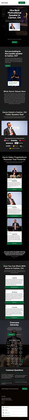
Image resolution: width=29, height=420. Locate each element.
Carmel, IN (20, 348)
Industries (3, 402)
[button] (26, 3)
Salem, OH (20, 355)
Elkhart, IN (12, 363)
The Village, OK (16, 346)
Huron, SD (8, 343)
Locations (3, 401)
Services (3, 403)
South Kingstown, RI (8, 364)
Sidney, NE (16, 348)
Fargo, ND (20, 352)
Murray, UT (20, 347)
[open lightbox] (14, 26)
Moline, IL (20, 363)
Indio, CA (8, 341)
